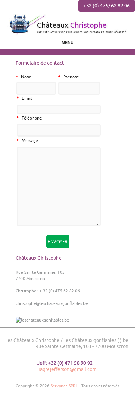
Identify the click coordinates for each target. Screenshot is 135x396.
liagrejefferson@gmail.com (67, 369)
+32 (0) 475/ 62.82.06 (106, 5)
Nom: (23, 76)
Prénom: (68, 76)
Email (24, 98)
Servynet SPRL (64, 386)
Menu (67, 42)
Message (27, 140)
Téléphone (29, 118)
